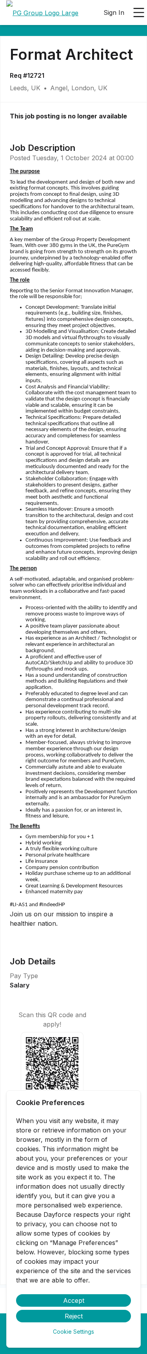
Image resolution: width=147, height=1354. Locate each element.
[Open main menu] (139, 12)
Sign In (113, 12)
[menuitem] (42, 12)
